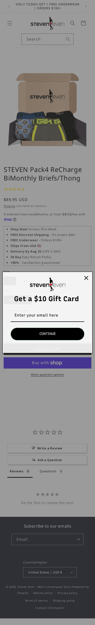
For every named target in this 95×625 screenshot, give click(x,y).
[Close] (86, 278)
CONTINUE (47, 334)
